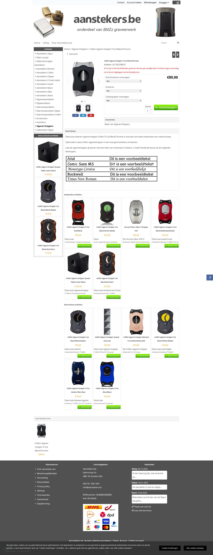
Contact (120, 2)
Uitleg (46, 42)
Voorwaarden (43, 495)
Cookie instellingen (170, 548)
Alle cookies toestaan (195, 548)
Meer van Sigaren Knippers (117, 124)
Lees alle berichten (143, 510)
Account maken (134, 2)
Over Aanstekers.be (62, 42)
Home (37, 42)
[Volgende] (177, 55)
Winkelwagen (150, 2)
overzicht (73, 54)
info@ (85, 487)
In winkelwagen (166, 107)
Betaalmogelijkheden (47, 473)
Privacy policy (43, 486)
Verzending (42, 477)
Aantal (148, 106)
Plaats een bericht (142, 506)
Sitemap (41, 490)
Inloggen (163, 2)
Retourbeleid (43, 482)
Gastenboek (42, 499)
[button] (81, 101)
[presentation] (68, 81)
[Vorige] (173, 55)
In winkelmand (84, 246)
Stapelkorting (43, 503)
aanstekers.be (95, 487)
